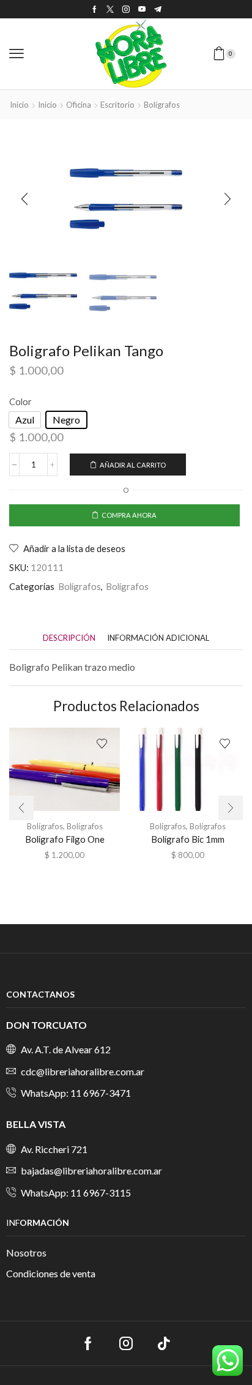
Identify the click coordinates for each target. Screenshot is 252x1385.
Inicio (19, 105)
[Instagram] (126, 9)
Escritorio (117, 105)
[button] (16, 54)
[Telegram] (157, 9)
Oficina (78, 105)
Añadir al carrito (133, 465)
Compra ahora (129, 515)
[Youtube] (142, 9)
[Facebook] (94, 9)
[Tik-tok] (164, 1343)
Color (20, 401)
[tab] (69, 638)
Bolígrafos (162, 105)
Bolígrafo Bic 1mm (187, 839)
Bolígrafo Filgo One (65, 839)
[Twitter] (110, 9)
